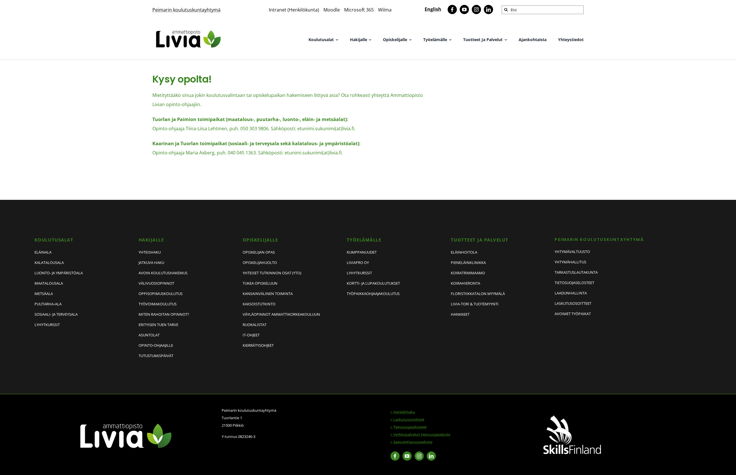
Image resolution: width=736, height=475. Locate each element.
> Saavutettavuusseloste (411, 442)
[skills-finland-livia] (572, 417)
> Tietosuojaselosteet (408, 427)
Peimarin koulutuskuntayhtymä (186, 10)
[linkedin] (488, 9)
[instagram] (476, 9)
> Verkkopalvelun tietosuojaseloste (420, 434)
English (433, 9)
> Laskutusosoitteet (407, 419)
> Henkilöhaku (402, 412)
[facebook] (452, 9)
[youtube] (464, 9)
